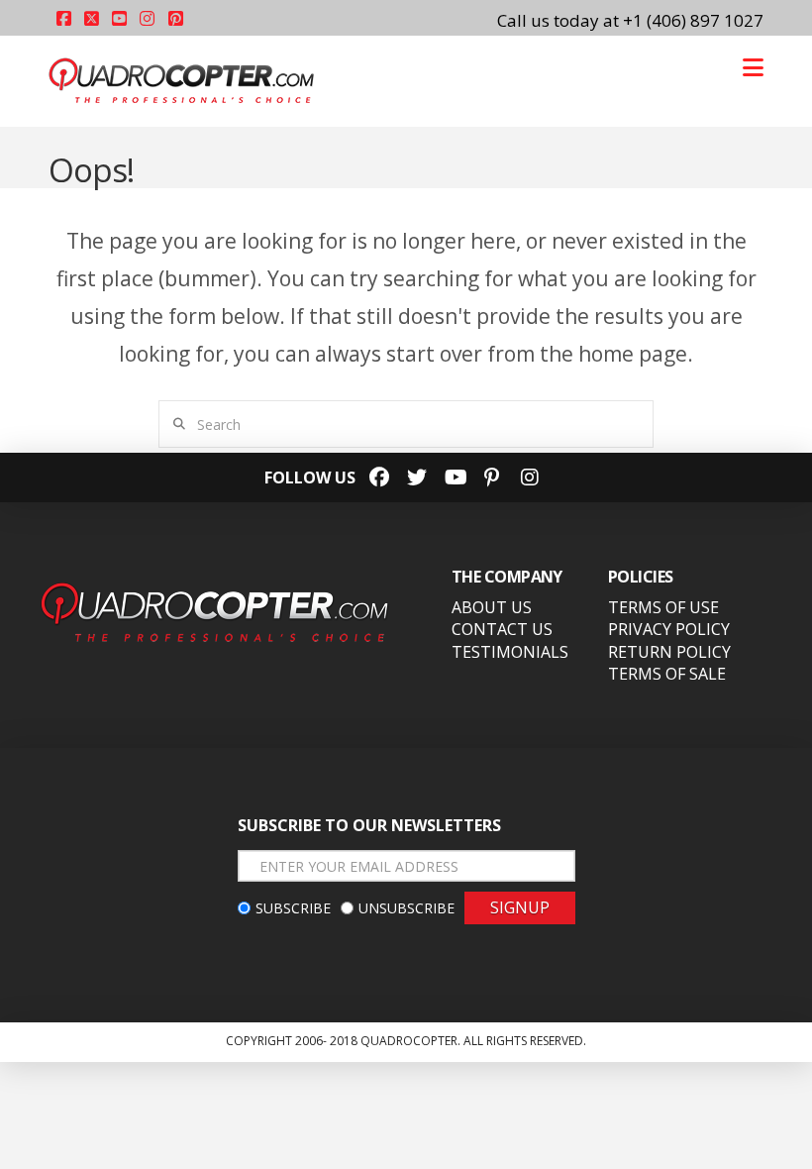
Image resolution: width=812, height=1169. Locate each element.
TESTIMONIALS (510, 652)
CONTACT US (502, 629)
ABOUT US (492, 607)
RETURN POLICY (669, 652)
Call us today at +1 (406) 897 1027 (630, 20)
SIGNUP (520, 907)
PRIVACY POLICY (669, 629)
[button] (753, 67)
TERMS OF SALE (667, 674)
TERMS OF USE (663, 607)
